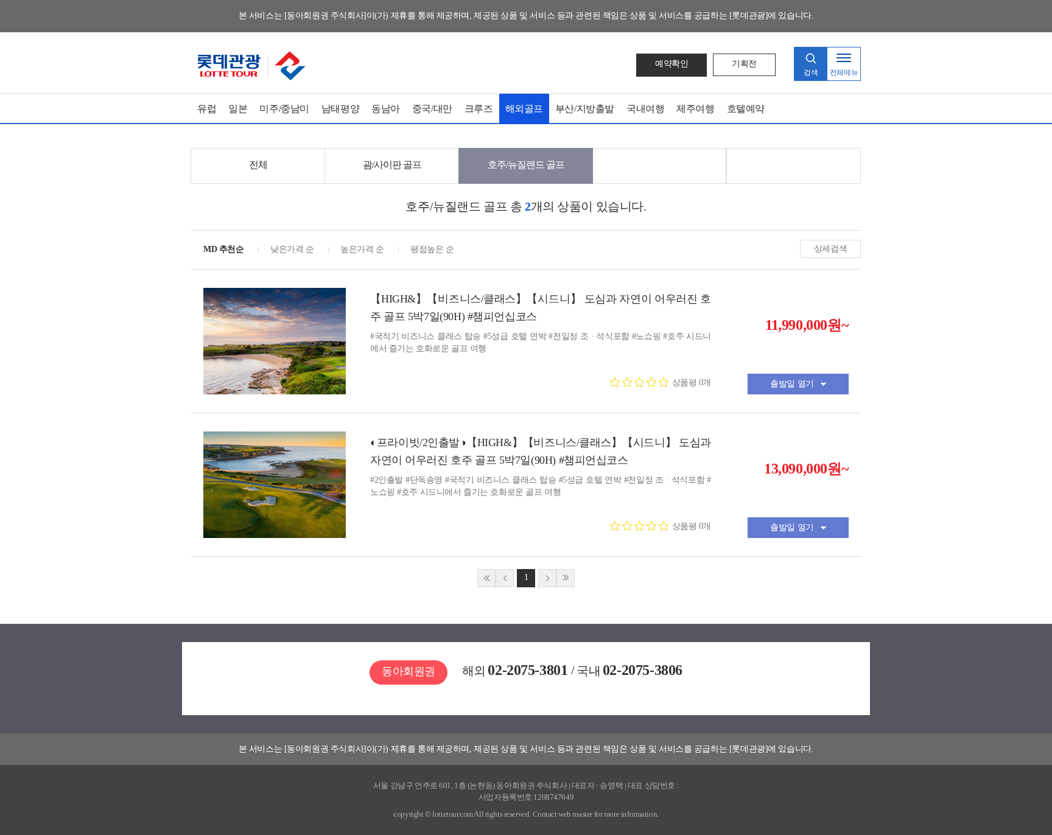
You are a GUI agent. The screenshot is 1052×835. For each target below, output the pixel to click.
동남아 (385, 108)
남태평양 (340, 108)
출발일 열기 (791, 383)
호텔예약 (746, 108)
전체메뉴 (844, 72)
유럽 (206, 108)
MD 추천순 (223, 249)
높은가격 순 (362, 249)
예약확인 (671, 63)
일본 (237, 108)
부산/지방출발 (584, 108)
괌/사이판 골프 (392, 164)
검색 (811, 72)
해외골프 (524, 108)
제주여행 (695, 108)
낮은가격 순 (292, 249)
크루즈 (479, 108)
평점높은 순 (432, 249)
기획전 (744, 63)
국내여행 (645, 108)
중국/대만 (432, 108)
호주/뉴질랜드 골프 (526, 164)
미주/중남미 (284, 108)
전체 (258, 164)
